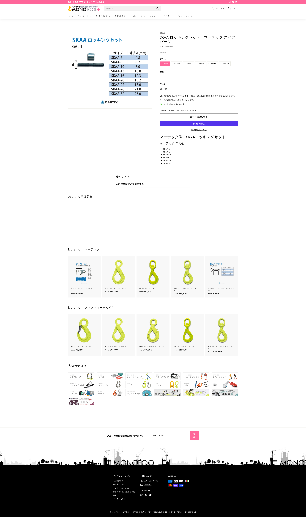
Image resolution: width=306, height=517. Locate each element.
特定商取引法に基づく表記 (124, 491)
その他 (166, 16)
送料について (123, 176)
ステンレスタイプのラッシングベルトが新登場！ (87, 2)
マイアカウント (119, 499)
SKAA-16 (212, 63)
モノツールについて (121, 488)
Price (162, 84)
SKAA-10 (188, 63)
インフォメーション (182, 16)
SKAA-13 (200, 63)
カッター (154, 16)
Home (162, 33)
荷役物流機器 (120, 16)
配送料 (171, 110)
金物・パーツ (137, 16)
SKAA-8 (176, 63)
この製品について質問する (130, 183)
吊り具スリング (102, 16)
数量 (162, 71)
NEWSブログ (118, 481)
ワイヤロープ (83, 16)
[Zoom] (110, 66)
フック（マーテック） (99, 308)
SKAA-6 (164, 63)
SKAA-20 (225, 63)
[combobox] (132, 8)
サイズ (163, 58)
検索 (115, 495)
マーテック (92, 249)
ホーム (70, 16)
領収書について (119, 484)
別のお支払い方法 (199, 129)
